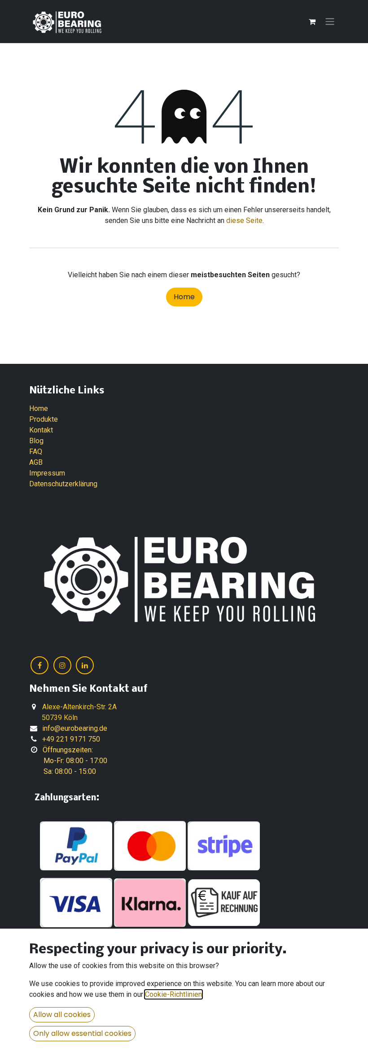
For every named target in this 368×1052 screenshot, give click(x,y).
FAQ (35, 451)
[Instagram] (62, 665)
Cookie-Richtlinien (173, 994)
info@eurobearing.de (74, 728)
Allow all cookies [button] (62, 1014)
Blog (36, 441)
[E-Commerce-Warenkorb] (312, 22)
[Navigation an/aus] (330, 22)
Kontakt (41, 430)
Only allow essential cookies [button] (82, 1033)
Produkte (43, 419)
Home (184, 297)
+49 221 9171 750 (71, 739)
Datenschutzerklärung (63, 484)
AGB (36, 462)
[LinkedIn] (85, 665)
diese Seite (244, 220)
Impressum (47, 473)
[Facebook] (39, 665)
